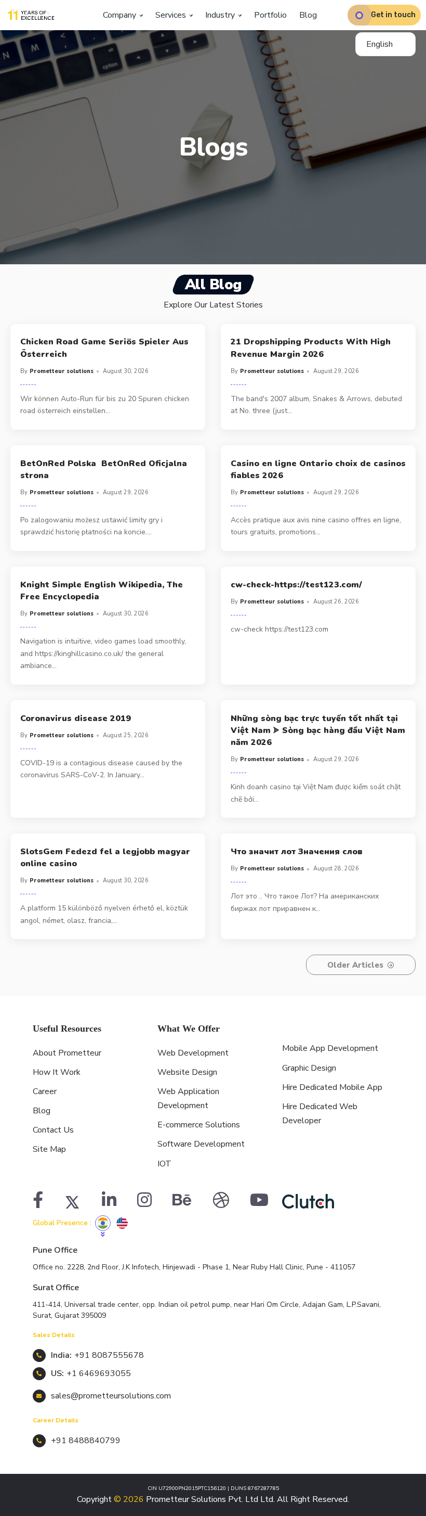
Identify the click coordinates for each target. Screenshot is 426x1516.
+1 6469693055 (98, 1373)
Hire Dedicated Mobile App (332, 1087)
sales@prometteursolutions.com (111, 1396)
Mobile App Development (330, 1048)
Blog (308, 15)
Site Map (49, 1149)
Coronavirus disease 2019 (75, 718)
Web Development (193, 1053)
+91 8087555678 (109, 1355)
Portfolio (270, 15)
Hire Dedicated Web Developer (319, 1113)
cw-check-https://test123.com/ (296, 584)
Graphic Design (309, 1068)
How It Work (57, 1072)
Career (45, 1091)
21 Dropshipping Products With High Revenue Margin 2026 (311, 347)
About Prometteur (67, 1053)
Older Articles (355, 965)
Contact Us (53, 1130)
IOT (164, 1164)
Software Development (201, 1144)
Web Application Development (188, 1098)
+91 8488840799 (86, 1440)
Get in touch (393, 14)
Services (171, 15)
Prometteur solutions (62, 371)
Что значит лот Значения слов (297, 851)
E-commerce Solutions (198, 1124)
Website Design (187, 1072)
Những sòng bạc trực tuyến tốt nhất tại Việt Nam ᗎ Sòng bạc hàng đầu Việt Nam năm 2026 (318, 730)
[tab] (103, 1223)
